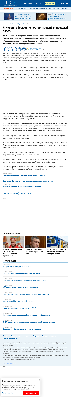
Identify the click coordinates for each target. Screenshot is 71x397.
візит (30, 193)
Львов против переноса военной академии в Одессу (24, 175)
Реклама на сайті (16, 336)
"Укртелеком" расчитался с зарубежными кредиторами (24, 280)
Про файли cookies (7, 393)
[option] (19, 16)
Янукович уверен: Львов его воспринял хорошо (22, 186)
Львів (23, 193)
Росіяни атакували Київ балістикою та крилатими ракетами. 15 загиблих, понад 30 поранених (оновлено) (56, 18)
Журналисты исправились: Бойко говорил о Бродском (26, 315)
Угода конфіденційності (10, 338)
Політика (13, 24)
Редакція (36, 336)
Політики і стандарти (49, 336)
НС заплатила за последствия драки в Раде (21, 273)
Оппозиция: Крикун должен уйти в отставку (22, 329)
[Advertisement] (35, 98)
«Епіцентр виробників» (58, 8)
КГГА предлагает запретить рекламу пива (20, 287)
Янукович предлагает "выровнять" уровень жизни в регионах (26, 294)
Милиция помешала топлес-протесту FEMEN (20, 308)
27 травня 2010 (21, 24)
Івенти (28, 336)
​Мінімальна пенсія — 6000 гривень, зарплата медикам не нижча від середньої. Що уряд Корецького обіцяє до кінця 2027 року (23, 19)
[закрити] (39, 380)
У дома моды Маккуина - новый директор (19, 301)
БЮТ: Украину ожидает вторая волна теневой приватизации (29, 322)
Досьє (37, 10)
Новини (27, 3)
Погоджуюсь (31, 393)
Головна (5, 24)
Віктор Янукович (11, 193)
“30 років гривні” (21, 8)
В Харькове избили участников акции (17, 266)
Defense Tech (8, 8)
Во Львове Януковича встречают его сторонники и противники (28, 181)
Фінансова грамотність (38, 8)
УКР (62, 3)
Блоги (38, 3)
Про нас (5, 336)
